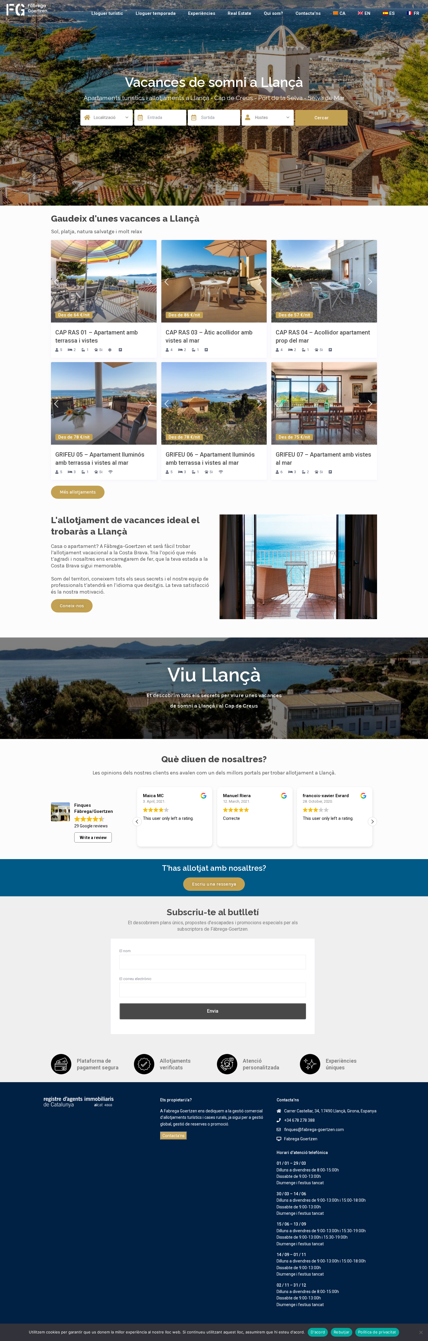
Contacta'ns (173, 1135)
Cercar (321, 117)
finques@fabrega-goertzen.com (314, 1129)
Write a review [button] (93, 837)
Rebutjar (341, 1332)
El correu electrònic (135, 979)
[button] (372, 821)
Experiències (201, 13)
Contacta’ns (308, 13)
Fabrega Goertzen (300, 1139)
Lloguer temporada (156, 13)
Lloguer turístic (107, 13)
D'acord (318, 1332)
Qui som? (273, 13)
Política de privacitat (377, 1332)
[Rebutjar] (421, 1332)
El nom (125, 951)
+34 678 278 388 (299, 1120)
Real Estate (239, 13)
